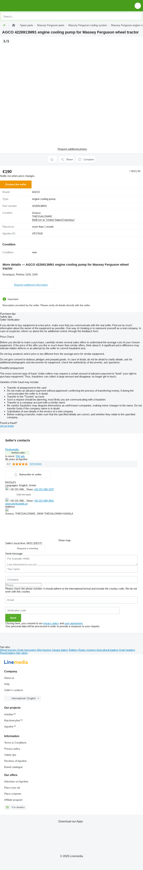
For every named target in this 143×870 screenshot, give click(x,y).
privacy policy (51, 623)
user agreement (73, 623)
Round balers (8, 652)
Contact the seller (15, 184)
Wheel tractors (8, 649)
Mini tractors (44, 649)
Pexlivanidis (12, 449)
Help (6, 683)
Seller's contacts (13, 690)
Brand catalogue (13, 767)
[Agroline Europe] (22, 5)
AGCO (36, 191)
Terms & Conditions (15, 742)
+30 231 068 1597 (43, 489)
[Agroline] (13, 25)
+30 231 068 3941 (43, 500)
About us (9, 677)
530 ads (20, 456)
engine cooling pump (43, 198)
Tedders (73, 649)
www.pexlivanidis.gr (16, 503)
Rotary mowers (87, 649)
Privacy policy (12, 748)
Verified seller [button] (18, 452)
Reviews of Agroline (15, 760)
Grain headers (127, 649)
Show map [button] (64, 540)
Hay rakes (22, 652)
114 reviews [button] (36, 464)
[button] (138, 5)
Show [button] (29, 489)
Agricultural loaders (107, 649)
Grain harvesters (27, 649)
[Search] (137, 16)
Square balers (60, 649)
